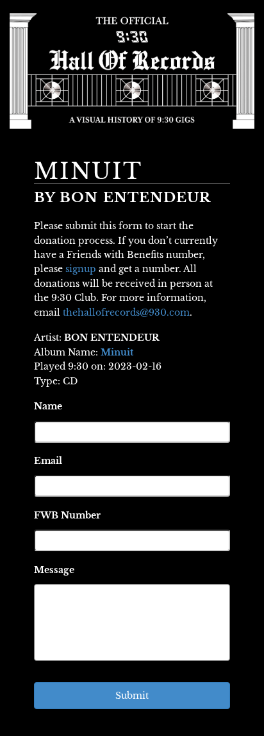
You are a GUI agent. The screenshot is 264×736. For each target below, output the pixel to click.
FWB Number (67, 515)
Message (54, 570)
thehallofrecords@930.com (126, 312)
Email (48, 460)
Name (48, 406)
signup (80, 269)
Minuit (117, 352)
